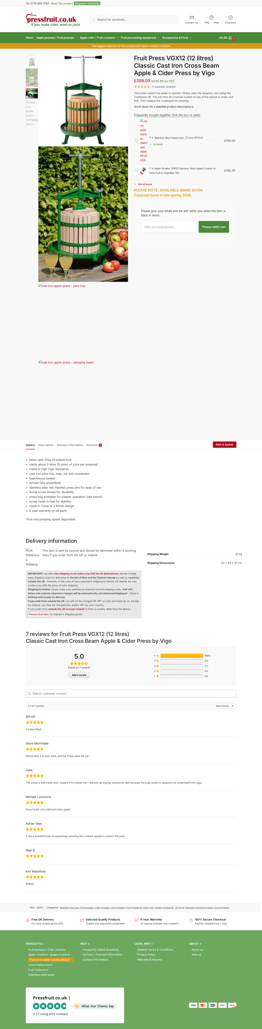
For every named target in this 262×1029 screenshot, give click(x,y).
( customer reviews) (164, 87)
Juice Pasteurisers (40, 965)
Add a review (79, 674)
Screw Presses (221, 907)
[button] (228, 37)
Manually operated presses (199, 907)
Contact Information (95, 959)
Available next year (69, 907)
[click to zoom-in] (83, 100)
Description (45, 445)
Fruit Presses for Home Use (140, 907)
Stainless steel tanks (41, 974)
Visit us (196, 954)
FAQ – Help (212, 22)
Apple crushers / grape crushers (49, 954)
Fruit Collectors (38, 970)
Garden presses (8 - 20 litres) (169, 907)
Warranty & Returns (149, 959)
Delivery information (70, 445)
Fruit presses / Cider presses (47, 949)
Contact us (191, 22)
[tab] (31, 444)
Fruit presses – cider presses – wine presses (102, 907)
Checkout (230, 22)
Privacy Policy (146, 954)
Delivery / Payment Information (102, 954)
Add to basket (224, 444)
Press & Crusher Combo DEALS (49, 959)
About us (197, 949)
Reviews (94, 445)
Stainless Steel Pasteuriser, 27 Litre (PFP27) (178, 137)
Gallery (30, 445)
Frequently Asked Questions (101, 949)
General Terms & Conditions (155, 949)
